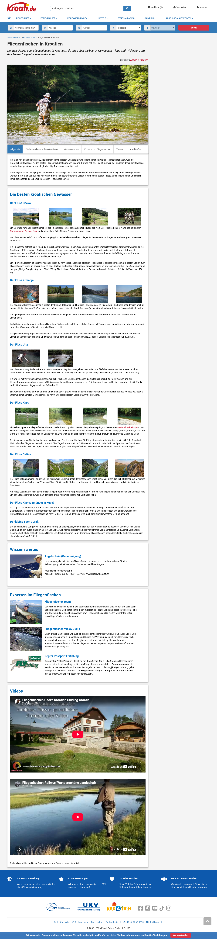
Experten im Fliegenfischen (97, 149)
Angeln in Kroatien (139, 60)
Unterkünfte (135, 149)
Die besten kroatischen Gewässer (42, 149)
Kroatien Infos (29, 37)
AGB (73, 922)
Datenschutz (97, 922)
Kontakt (203, 7)
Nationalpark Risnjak (127, 427)
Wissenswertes (71, 149)
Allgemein (15, 149)
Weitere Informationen (128, 935)
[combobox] (23, 28)
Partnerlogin (112, 922)
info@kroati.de (155, 922)
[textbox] (26, 27)
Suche (194, 27)
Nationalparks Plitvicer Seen (23, 231)
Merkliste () (156, 7)
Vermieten (181, 7)
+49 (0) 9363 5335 (134, 922)
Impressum (83, 922)
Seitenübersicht (13, 37)
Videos (119, 149)
